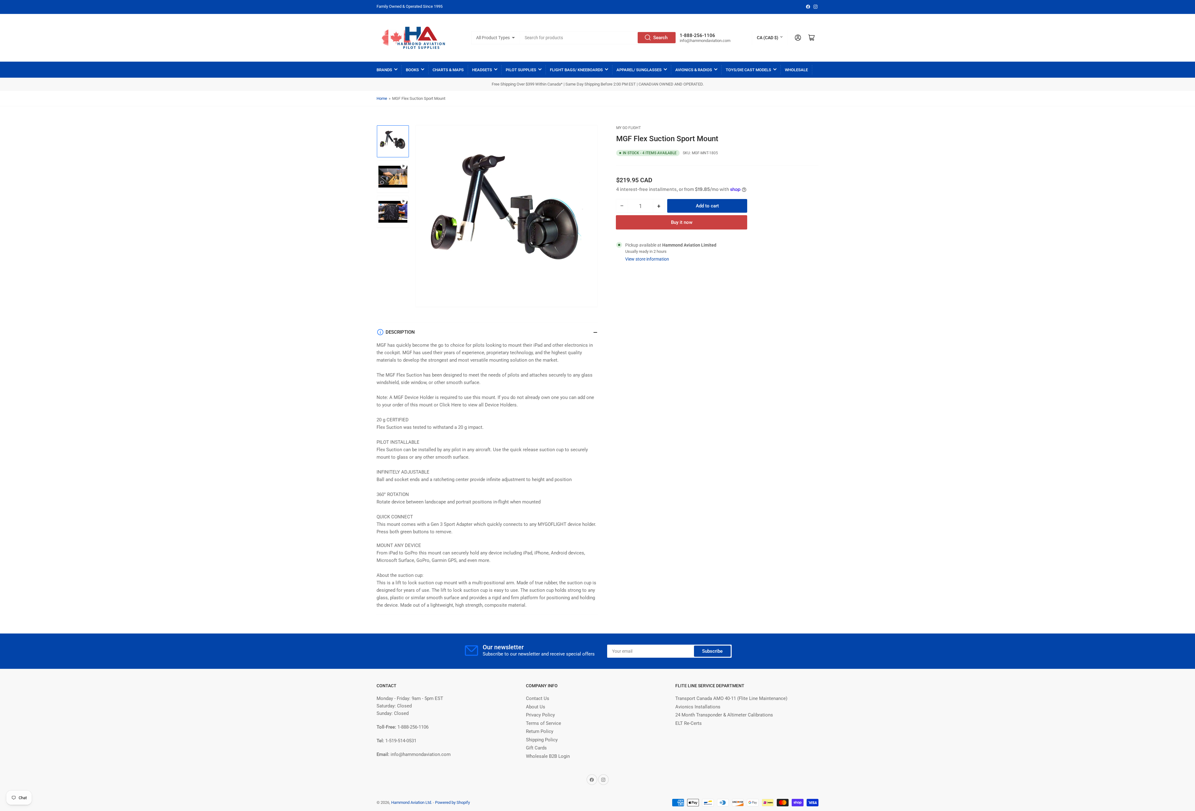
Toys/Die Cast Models (748, 69)
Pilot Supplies (521, 69)
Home (382, 98)
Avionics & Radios (693, 69)
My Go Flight (628, 128)
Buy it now (681, 222)
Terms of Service (543, 723)
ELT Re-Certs (688, 723)
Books (412, 69)
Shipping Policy (542, 740)
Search (660, 37)
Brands (384, 69)
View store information (647, 259)
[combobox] (598, 37)
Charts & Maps (448, 69)
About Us (535, 707)
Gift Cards (536, 748)
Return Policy (539, 731)
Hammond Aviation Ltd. (411, 802)
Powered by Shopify (452, 802)
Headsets (482, 69)
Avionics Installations (697, 707)
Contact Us (537, 698)
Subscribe (712, 651)
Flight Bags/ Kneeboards (576, 69)
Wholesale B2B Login (548, 756)
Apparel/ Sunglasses (639, 69)
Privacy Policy (540, 715)
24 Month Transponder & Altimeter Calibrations (724, 715)
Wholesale (796, 69)
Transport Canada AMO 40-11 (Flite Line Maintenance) (731, 698)
